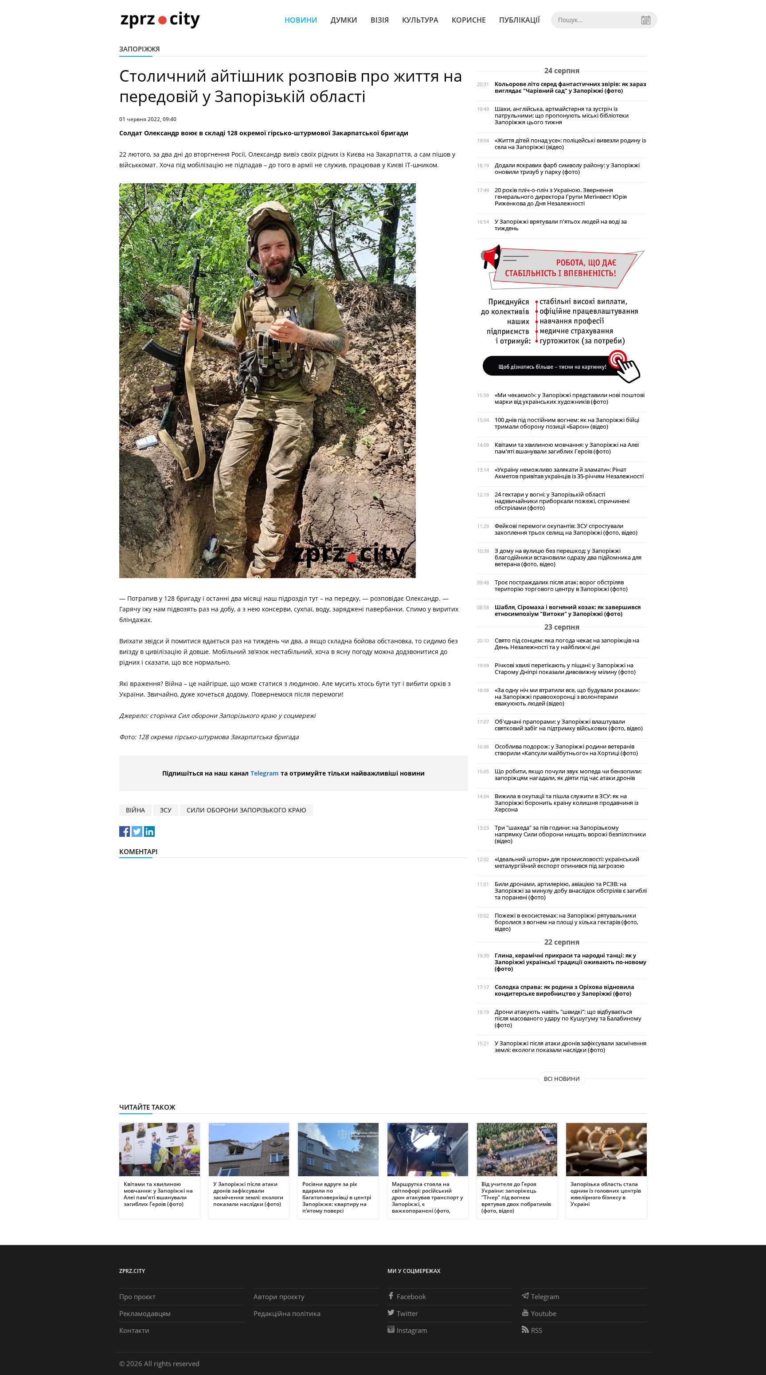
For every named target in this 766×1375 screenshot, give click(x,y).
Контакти (134, 1330)
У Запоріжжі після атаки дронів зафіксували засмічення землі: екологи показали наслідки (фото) (570, 1046)
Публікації (519, 20)
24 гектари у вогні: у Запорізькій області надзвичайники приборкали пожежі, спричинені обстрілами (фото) (562, 501)
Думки (344, 20)
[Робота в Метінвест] (562, 313)
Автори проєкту (279, 1296)
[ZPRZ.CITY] (160, 19)
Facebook (411, 1296)
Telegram (264, 773)
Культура (420, 20)
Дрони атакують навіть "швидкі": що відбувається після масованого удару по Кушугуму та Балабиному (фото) (568, 1018)
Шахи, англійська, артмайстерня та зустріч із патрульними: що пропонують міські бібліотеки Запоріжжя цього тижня (562, 116)
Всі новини (562, 1079)
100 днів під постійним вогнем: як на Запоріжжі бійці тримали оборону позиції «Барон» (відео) (567, 423)
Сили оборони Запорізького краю (246, 810)
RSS (536, 1330)
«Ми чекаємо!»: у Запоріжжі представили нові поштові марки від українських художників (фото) (570, 398)
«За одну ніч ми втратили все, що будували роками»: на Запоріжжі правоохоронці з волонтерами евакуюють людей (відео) (567, 697)
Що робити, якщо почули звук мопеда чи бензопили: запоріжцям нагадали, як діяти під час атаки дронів (568, 774)
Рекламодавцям (145, 1313)
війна (135, 810)
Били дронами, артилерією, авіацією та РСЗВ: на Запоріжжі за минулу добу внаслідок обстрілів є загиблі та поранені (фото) (571, 891)
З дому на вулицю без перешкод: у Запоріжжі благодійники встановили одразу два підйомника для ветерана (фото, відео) (568, 557)
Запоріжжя (139, 48)
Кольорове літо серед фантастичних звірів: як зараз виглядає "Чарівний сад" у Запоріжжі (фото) (570, 87)
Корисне (469, 20)
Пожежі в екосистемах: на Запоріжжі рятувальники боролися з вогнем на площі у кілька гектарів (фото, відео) (566, 922)
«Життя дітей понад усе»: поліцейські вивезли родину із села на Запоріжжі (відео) (570, 143)
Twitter (407, 1313)
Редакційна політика (287, 1313)
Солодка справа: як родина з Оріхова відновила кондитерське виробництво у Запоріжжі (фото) (564, 990)
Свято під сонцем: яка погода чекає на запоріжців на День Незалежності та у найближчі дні (567, 643)
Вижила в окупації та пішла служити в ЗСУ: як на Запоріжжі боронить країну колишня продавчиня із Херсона (566, 803)
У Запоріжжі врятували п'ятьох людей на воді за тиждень (561, 225)
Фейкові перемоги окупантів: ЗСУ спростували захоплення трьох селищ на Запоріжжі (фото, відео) (566, 529)
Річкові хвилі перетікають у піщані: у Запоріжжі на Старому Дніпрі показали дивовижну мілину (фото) (565, 668)
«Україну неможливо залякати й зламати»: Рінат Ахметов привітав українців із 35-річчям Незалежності (569, 473)
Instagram (412, 1330)
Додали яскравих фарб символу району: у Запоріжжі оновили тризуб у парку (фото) (567, 168)
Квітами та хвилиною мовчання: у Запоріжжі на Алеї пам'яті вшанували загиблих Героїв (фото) (567, 448)
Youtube (543, 1313)
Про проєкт (137, 1296)
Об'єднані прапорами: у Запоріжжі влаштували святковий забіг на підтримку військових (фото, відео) (569, 725)
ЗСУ (166, 810)
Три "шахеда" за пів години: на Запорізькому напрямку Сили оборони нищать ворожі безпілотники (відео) (570, 834)
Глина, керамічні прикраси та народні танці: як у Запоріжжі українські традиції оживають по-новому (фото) (570, 962)
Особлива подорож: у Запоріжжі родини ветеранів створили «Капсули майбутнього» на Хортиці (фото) (566, 749)
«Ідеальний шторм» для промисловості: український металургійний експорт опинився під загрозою (567, 862)
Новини (301, 20)
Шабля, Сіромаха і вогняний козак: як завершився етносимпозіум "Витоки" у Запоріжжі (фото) (568, 610)
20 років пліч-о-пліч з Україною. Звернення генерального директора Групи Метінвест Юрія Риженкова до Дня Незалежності (561, 197)
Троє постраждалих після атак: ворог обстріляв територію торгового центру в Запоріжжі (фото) (561, 585)
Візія (380, 20)
